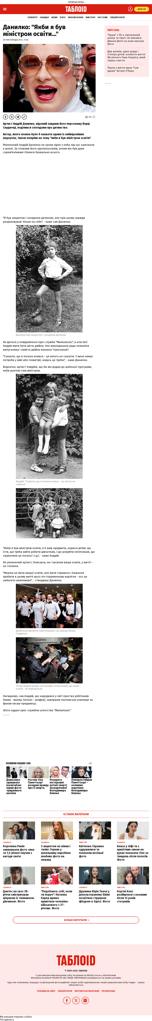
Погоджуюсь (7, 1019)
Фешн (54, 17)
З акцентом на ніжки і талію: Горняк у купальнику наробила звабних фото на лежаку (56, 853)
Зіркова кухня (75, 17)
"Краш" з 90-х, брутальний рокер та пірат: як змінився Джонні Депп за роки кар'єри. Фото (125, 39)
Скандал (44, 17)
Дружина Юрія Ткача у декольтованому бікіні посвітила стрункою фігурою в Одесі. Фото (94, 896)
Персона (113, 30)
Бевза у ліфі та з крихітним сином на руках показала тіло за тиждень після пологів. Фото (132, 853)
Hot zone (103, 17)
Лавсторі (90, 17)
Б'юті (62, 17)
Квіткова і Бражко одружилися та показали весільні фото (91, 851)
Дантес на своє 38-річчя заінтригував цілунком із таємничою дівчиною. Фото (18, 896)
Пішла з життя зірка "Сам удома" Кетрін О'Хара (122, 69)
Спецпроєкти (117, 17)
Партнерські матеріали (87, 991)
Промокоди (108, 991)
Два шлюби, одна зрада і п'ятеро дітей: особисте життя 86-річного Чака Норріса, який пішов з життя (126, 56)
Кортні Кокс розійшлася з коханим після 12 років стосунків (132, 896)
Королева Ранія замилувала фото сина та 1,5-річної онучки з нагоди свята (18, 851)
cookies (28, 1016)
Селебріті (32, 17)
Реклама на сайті (46, 991)
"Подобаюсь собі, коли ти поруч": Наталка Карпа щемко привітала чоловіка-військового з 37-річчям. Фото (56, 900)
